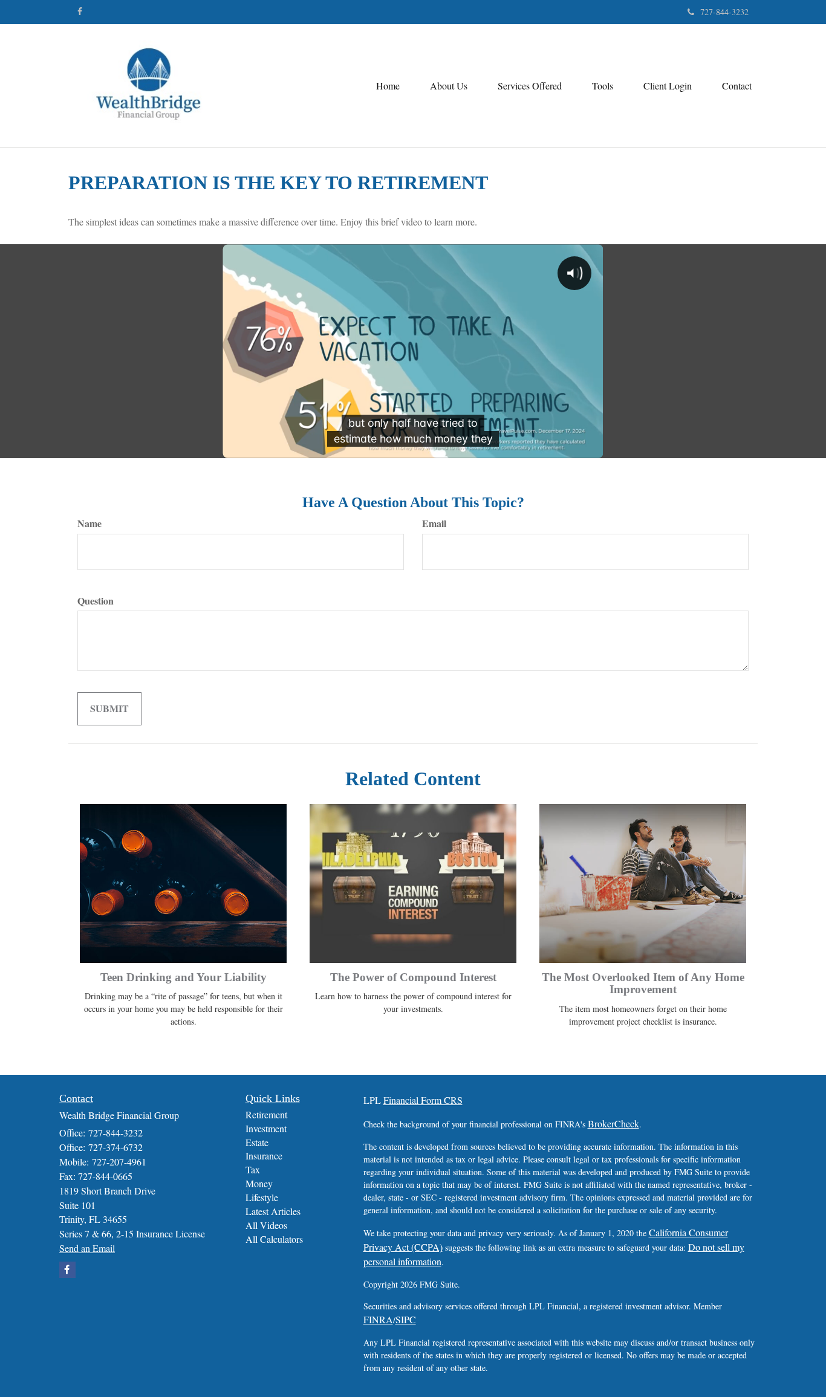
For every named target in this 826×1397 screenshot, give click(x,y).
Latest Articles (273, 1211)
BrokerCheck (613, 1123)
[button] (449, 85)
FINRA (378, 1319)
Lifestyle (262, 1197)
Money (259, 1183)
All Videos (266, 1225)
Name (89, 523)
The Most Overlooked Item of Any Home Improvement (643, 983)
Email (434, 523)
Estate (257, 1142)
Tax (253, 1169)
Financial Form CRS (423, 1100)
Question (95, 601)
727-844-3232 (724, 12)
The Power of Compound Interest (413, 977)
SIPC (405, 1319)
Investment (266, 1128)
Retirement (266, 1114)
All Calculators (274, 1239)
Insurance (264, 1155)
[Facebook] (79, 11)
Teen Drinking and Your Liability (183, 977)
